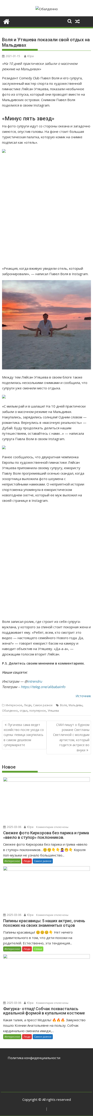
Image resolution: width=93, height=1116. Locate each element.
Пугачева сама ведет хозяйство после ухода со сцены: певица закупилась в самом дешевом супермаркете (24, 735)
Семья (38, 949)
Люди (27, 705)
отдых (24, 711)
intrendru (34, 681)
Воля (63, 705)
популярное (37, 711)
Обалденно (10, 711)
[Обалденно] (6, 21)
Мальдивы (75, 705)
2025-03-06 (13, 827)
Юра (30, 56)
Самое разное (43, 705)
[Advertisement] (46, 210)
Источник (83, 696)
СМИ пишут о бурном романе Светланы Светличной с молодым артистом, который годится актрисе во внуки (71, 737)
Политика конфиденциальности (34, 1057)
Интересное (14, 705)
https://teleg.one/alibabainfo (43, 686)
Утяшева (53, 711)
